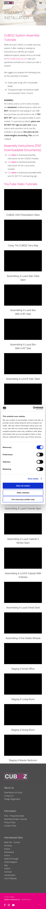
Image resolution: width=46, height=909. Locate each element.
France (7, 855)
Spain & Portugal (11, 859)
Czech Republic (10, 878)
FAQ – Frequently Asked (14, 816)
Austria (7, 849)
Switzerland (9, 852)
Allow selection (23, 493)
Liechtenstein (9, 875)
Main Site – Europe (12, 842)
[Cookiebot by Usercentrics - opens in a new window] (33, 408)
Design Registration (12, 799)
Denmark (8, 872)
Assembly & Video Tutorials (15, 819)
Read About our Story (13, 792)
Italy (6, 865)
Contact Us (8, 796)
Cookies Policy (10, 825)
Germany (8, 845)
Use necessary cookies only (23, 499)
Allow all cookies (23, 486)
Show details (33, 479)
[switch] (40, 454)
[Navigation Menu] (40, 3)
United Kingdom (10, 862)
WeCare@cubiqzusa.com (16, 58)
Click (12, 155)
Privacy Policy (9, 822)
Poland (7, 868)
